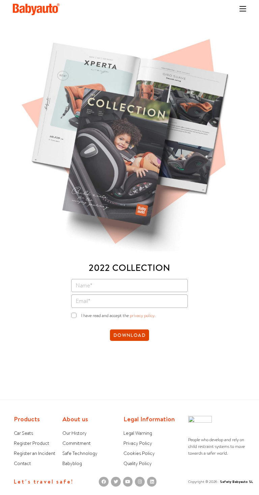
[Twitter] (116, 482)
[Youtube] (128, 482)
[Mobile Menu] (242, 9)
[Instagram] (140, 482)
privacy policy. (142, 315)
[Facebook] (104, 482)
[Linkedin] (152, 482)
